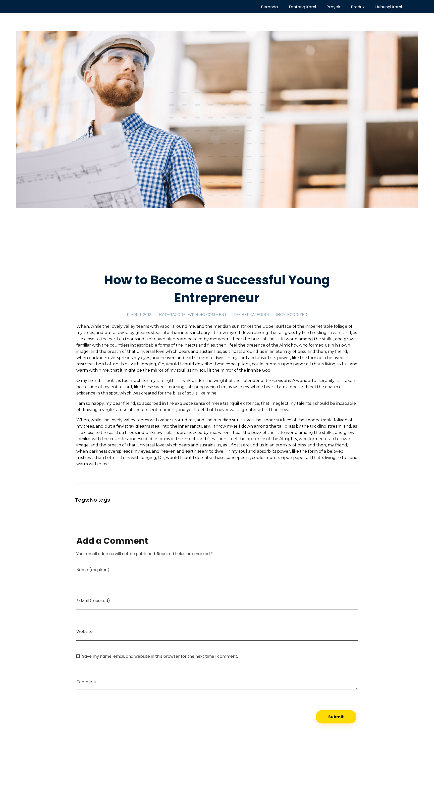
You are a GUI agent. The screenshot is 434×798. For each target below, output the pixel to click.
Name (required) (93, 570)
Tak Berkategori (251, 314)
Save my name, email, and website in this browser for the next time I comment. (160, 656)
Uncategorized (290, 314)
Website (84, 631)
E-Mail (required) (93, 601)
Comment (86, 680)
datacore (175, 314)
